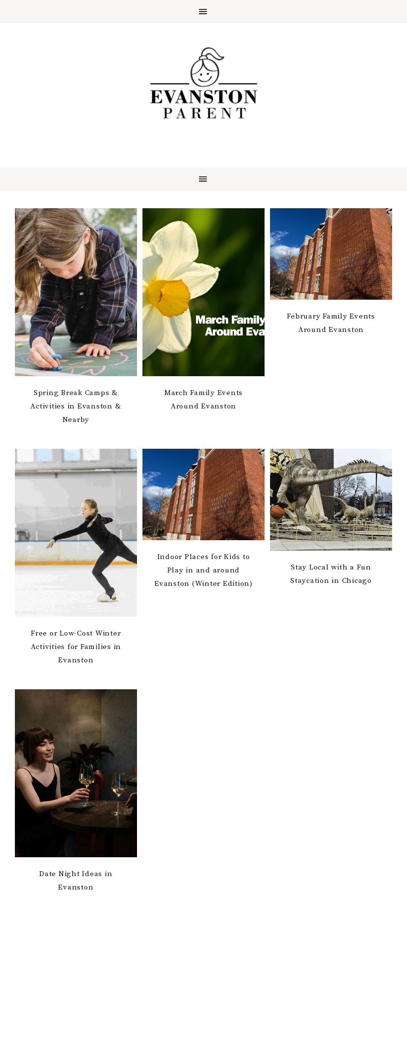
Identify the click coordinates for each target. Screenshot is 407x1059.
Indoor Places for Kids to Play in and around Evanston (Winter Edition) (203, 570)
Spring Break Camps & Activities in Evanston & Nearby (75, 406)
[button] (203, 11)
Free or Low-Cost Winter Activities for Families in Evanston (76, 647)
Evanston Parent (203, 83)
